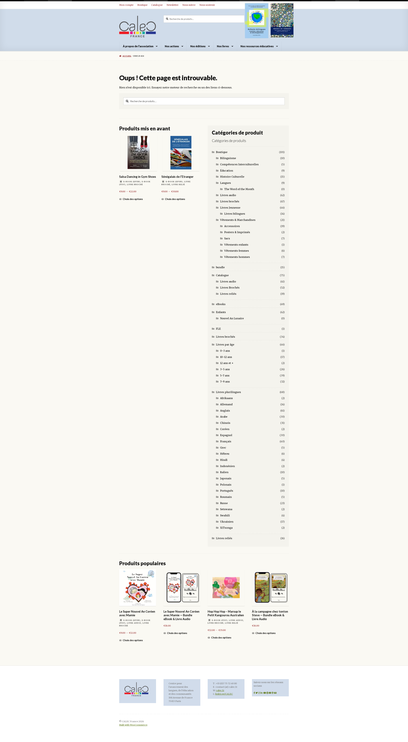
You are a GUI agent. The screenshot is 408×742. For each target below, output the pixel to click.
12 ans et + (226, 363)
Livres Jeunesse (230, 207)
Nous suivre (188, 5)
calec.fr (220, 690)
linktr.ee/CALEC (224, 694)
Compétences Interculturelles (239, 164)
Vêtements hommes (237, 257)
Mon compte (126, 5)
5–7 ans (224, 375)
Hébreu (224, 453)
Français (225, 441)
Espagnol (226, 435)
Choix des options (133, 199)
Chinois (225, 422)
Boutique (142, 5)
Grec (223, 447)
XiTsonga (226, 527)
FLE (218, 328)
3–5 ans (225, 369)
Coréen (224, 429)
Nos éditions (198, 46)
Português (226, 490)
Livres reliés (228, 293)
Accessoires (232, 226)
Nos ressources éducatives (257, 46)
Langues (225, 182)
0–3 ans (225, 350)
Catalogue (157, 5)
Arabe (223, 416)
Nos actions (172, 46)
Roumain (226, 496)
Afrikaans (226, 398)
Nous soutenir (207, 5)
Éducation (226, 170)
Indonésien (227, 466)
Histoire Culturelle (232, 176)
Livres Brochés (230, 287)
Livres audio (228, 195)
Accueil (127, 56)
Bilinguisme (228, 158)
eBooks (221, 304)
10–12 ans (226, 357)
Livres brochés (229, 201)
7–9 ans (225, 381)
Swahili (225, 515)
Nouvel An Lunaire (232, 318)
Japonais (225, 478)
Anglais (225, 410)
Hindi (223, 459)
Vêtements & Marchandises (237, 219)
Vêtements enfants (236, 244)
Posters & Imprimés (237, 232)
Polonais (225, 484)
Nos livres (223, 46)
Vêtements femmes (236, 250)
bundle (220, 267)
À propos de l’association (138, 46)
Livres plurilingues (228, 392)
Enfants (221, 312)
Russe (224, 503)
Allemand (226, 404)
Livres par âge (225, 344)
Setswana (226, 509)
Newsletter (172, 5)
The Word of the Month (239, 189)
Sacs (227, 238)
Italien (224, 472)
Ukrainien (226, 521)
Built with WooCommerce (133, 725)
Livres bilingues (234, 213)
